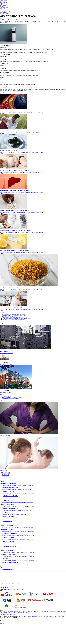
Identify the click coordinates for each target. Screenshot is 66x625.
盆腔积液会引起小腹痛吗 (6, 472)
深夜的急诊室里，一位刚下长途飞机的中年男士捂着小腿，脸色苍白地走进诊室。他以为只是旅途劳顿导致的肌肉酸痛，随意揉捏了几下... (22, 112)
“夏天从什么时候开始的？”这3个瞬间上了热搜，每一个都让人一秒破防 (13, 319)
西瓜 (29, 21)
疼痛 (4, 72)
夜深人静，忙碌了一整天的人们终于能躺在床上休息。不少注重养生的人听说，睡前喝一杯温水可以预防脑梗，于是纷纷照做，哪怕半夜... (22, 132)
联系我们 (4, 614)
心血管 (3, 54)
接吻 (16, 589)
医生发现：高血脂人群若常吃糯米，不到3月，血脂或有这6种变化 (12, 150)
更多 (1, 394)
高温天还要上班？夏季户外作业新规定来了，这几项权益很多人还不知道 (13, 314)
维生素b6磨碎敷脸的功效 (6, 473)
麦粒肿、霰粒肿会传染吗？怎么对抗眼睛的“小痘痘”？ (10, 398)
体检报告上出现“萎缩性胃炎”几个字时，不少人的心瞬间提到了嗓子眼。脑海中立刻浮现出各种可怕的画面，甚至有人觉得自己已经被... (21, 172)
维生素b (14, 589)
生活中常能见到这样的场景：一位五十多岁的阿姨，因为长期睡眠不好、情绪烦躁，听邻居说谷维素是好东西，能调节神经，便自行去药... (22, 212)
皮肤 (6, 49)
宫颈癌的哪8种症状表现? (53, 611)
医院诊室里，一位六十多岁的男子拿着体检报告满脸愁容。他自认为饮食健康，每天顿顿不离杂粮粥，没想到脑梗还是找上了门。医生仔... (22, 289)
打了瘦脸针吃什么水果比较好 (43, 611)
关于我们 (1, 614)
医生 (4, 0)
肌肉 (1, 77)
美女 (1, 589)
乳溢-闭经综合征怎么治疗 (24, 612)
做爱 (2, 589)
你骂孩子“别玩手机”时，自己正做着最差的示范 (9, 316)
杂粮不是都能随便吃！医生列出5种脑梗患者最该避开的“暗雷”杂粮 (13, 287)
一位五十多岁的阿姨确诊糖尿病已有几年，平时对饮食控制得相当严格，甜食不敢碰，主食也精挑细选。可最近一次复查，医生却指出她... (22, 252)
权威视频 (1, 2)
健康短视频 (5, 2)
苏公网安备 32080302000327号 (22, 616)
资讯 (2, 6)
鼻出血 (42, 61)
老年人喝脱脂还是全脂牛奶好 (6, 612)
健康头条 (7, 13)
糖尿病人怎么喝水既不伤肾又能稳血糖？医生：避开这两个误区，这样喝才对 (14, 250)
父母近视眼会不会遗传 (5, 475)
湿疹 (24, 589)
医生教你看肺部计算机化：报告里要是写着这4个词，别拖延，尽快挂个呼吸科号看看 (16, 230)
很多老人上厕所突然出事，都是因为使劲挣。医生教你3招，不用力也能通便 (14, 307)
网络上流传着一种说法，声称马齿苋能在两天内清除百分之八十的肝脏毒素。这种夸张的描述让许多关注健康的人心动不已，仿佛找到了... (22, 192)
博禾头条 (4, 13)
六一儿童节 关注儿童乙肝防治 (7, 396)
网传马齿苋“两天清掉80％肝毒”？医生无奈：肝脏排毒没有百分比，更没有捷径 (15, 190)
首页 (1, 0)
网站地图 (14, 614)
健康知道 (4, 5)
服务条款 (11, 614)
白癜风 (23, 589)
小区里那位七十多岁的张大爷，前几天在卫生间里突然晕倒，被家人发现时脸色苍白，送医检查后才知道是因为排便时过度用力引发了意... (22, 309)
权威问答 (1, 5)
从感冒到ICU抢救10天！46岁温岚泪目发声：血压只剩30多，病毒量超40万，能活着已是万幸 (16, 318)
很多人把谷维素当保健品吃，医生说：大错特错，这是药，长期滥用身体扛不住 (15, 210)
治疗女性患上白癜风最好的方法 (34, 611)
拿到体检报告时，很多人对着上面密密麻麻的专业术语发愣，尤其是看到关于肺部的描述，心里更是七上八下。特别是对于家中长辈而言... (22, 232)
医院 (2, 0)
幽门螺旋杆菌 (8, 589)
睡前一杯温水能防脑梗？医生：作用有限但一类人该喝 (10, 130)
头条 (1, 6)
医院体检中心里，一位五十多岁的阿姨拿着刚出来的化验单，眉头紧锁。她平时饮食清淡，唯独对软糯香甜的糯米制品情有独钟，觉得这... (22, 152)
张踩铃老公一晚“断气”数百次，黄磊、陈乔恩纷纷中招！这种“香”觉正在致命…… (15, 315)
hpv (5, 589)
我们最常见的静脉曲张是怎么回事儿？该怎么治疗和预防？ (11, 397)
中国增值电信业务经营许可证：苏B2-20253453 (41, 616)
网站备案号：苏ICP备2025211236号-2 (55, 616)
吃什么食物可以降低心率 (6, 474)
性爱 (11, 589)
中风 (30, 52)
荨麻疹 (20, 589)
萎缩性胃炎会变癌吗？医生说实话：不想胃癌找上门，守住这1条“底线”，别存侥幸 (16, 170)
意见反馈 (7, 614)
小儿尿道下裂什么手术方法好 (15, 612)
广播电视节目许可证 (30, 616)
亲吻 (4, 589)
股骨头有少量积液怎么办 (25, 611)
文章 (2, 3)
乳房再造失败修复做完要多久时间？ (15, 611)
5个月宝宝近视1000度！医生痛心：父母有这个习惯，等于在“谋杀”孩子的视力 (14, 317)
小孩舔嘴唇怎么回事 (5, 476)
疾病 (6, 0)
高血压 (18, 589)
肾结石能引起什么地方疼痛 (4, 611)
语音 (1, 3)
